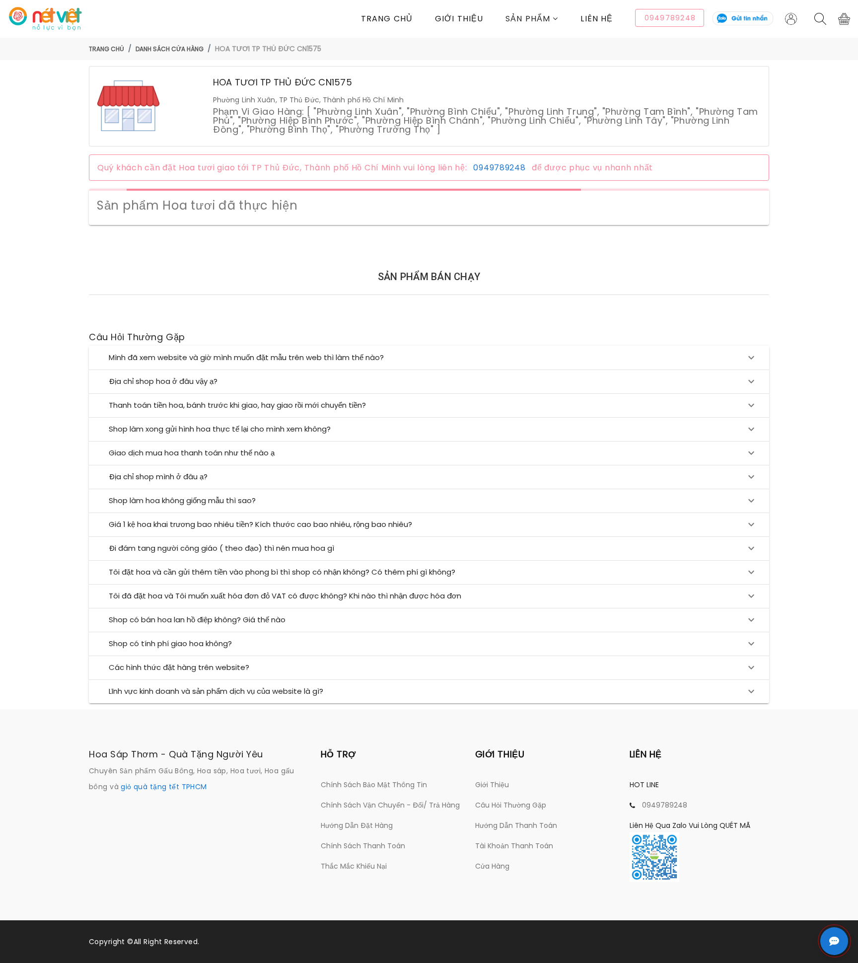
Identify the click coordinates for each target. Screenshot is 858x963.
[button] (542, 18)
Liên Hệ (596, 18)
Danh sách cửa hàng (170, 49)
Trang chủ (387, 18)
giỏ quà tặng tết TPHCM (164, 787)
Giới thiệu (459, 18)
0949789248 (499, 167)
